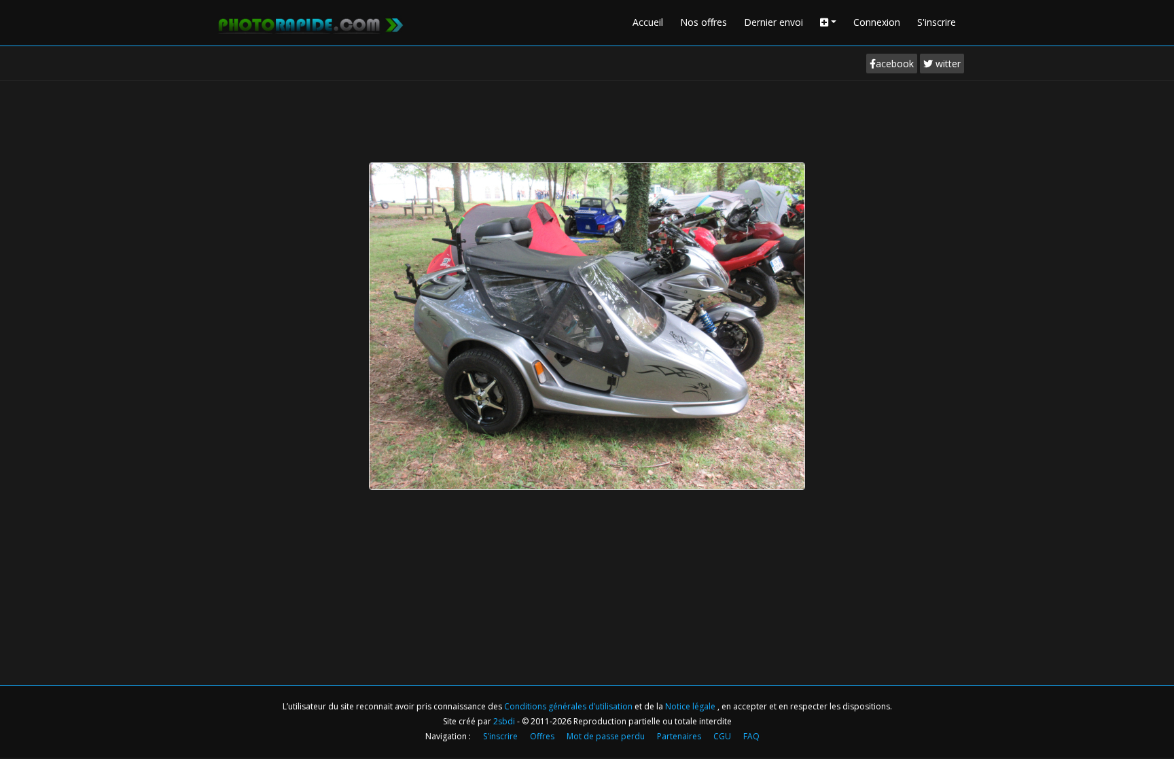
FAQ (751, 736)
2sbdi (504, 721)
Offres (542, 736)
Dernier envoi (773, 22)
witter (947, 63)
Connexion (876, 22)
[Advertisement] (587, 118)
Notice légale (691, 706)
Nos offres (703, 22)
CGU (722, 736)
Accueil (648, 22)
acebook (895, 63)
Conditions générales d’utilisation (569, 706)
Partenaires (679, 736)
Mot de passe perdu (606, 736)
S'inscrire (936, 22)
